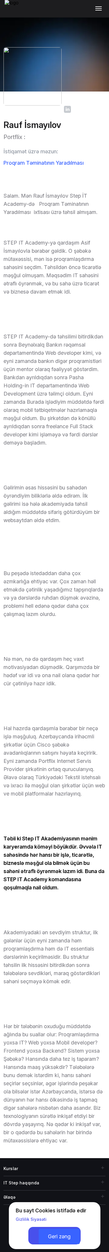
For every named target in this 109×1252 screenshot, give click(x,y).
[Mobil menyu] (99, 8)
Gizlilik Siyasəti (31, 1219)
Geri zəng (59, 1236)
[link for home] (15, 11)
